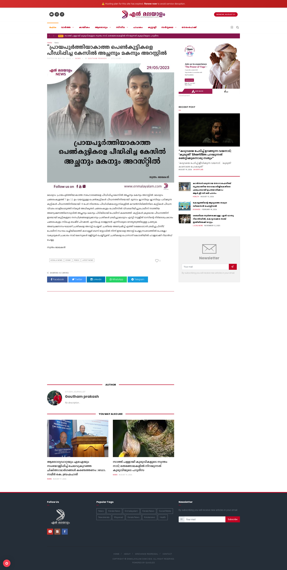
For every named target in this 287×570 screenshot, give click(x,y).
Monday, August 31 (225, 14)
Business (196, 209)
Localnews (198, 225)
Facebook (58, 279)
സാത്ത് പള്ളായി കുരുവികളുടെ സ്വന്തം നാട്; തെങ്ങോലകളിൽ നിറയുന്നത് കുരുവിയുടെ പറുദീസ (109, 36)
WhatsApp (117, 279)
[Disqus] (110, 338)
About (127, 554)
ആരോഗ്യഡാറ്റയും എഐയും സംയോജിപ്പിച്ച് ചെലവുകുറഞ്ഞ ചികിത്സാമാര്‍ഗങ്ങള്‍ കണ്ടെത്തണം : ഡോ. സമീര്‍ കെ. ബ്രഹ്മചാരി (76, 468)
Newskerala (103, 517)
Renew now (150, 3)
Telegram (139, 279)
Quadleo (150, 563)
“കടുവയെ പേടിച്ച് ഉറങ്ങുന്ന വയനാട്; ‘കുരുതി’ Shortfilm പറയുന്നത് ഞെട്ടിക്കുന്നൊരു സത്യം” (205, 154)
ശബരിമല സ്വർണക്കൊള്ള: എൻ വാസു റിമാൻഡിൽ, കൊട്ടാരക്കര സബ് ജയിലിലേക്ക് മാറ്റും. (213, 219)
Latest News (87, 260)
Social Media (165, 511)
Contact (167, 554)
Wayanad (118, 517)
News (49, 479)
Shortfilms (198, 169)
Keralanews (149, 517)
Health (196, 196)
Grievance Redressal (146, 554)
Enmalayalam (131, 511)
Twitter (78, 279)
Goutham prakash (97, 58)
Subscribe (233, 519)
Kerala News (56, 260)
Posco (76, 260)
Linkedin (97, 279)
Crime (68, 260)
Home (49, 43)
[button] (49, 35)
